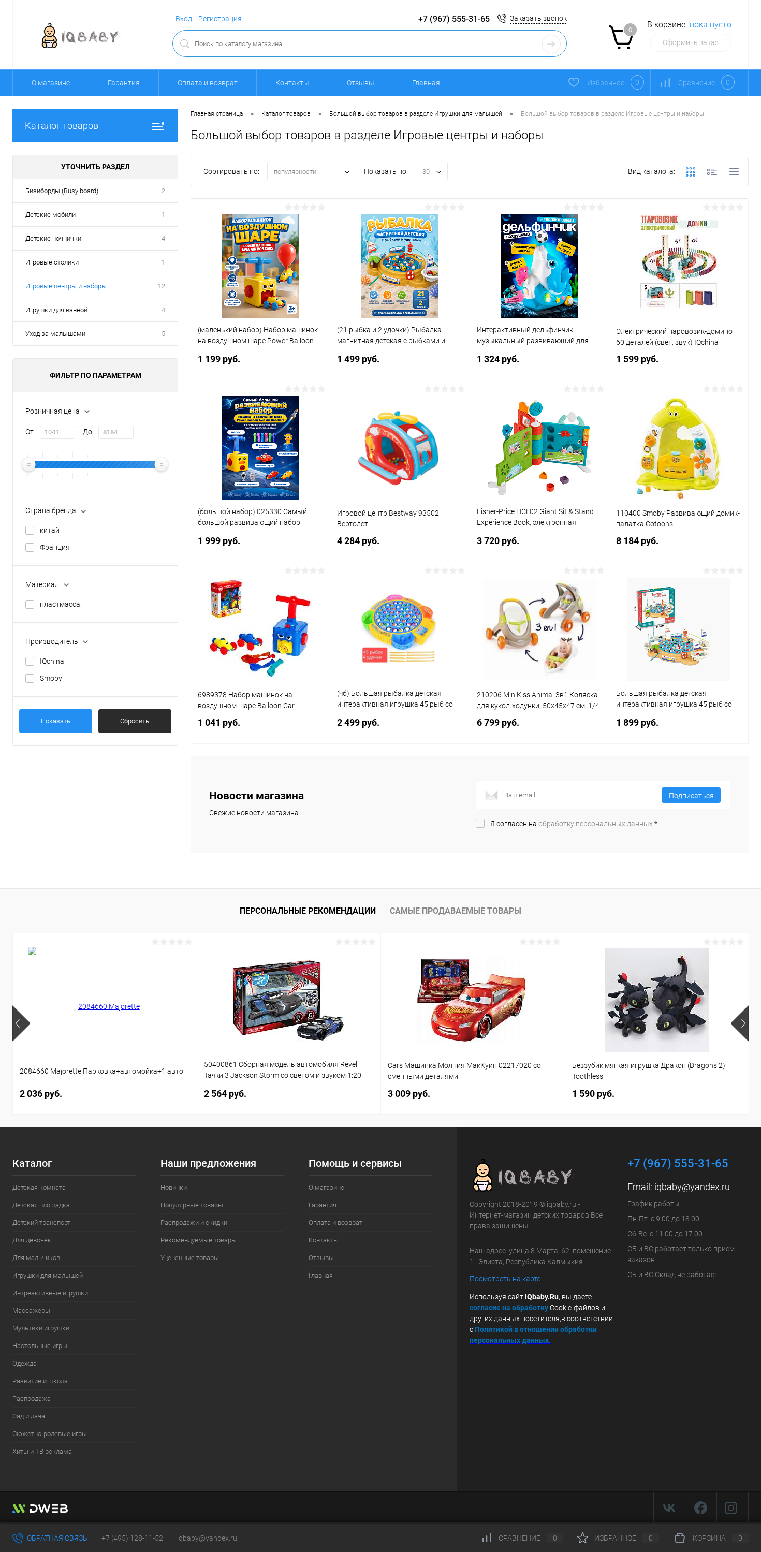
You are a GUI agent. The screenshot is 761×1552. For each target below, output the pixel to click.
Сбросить (134, 721)
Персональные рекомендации (308, 911)
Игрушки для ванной (56, 310)
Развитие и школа (40, 1381)
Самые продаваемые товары (455, 911)
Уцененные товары (189, 1258)
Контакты (292, 83)
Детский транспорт (41, 1222)
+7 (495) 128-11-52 (132, 1538)
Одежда (24, 1363)
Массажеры (31, 1310)
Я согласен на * (573, 823)
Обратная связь (56, 1538)
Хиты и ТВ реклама (42, 1451)
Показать (55, 721)
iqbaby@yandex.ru (692, 1186)
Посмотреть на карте (505, 1279)
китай (50, 530)
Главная (426, 83)
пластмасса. (61, 604)
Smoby (51, 678)
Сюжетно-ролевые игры (49, 1434)
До (87, 432)
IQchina (52, 661)
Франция (55, 547)
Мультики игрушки (40, 1328)
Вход (183, 18)
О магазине (51, 83)
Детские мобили (50, 214)
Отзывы (360, 83)
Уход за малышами (55, 334)
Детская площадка (41, 1205)
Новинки (173, 1187)
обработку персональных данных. (596, 823)
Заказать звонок (538, 18)
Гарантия (124, 83)
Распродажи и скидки (193, 1222)
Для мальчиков (36, 1258)
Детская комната (39, 1187)
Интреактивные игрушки (50, 1293)
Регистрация (220, 18)
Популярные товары (191, 1205)
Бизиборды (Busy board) (61, 191)
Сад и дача (28, 1416)
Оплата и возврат (208, 83)
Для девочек (31, 1240)
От (29, 432)
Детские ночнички (53, 238)
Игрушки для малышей (47, 1275)
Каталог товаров (61, 125)
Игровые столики (52, 262)
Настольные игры (39, 1346)
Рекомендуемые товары (198, 1240)
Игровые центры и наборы (66, 286)
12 (161, 286)
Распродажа (31, 1398)
